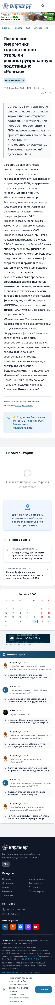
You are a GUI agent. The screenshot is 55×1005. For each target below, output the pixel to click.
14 (35, 613)
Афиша (5, 887)
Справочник (8, 883)
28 (46, 28)
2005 (28, 28)
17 (6, 617)
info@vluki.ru (12, 914)
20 (27, 617)
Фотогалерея (36, 883)
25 (13, 621)
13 (27, 613)
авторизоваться (28, 525)
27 (27, 621)
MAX (41, 420)
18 (13, 617)
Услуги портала (37, 879)
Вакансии (7, 891)
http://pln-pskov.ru (24, 405)
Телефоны (7, 895)
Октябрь (38, 28)
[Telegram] (20, 927)
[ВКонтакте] (5, 927)
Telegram (31, 420)
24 (6, 621)
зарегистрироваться (25, 521)
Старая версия (36, 891)
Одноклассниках (23, 427)
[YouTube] (36, 927)
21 (34, 617)
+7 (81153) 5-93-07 (15, 909)
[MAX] (28, 927)
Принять (44, 989)
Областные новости (14, 80)
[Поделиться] (50, 93)
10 (6, 613)
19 (20, 617)
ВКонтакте (19, 424)
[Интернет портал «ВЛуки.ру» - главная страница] (17, 5)
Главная (6, 28)
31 (6, 626)
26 (20, 621)
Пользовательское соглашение (16, 973)
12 (20, 613)
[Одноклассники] (13, 927)
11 (13, 613)
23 (49, 617)
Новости (18, 28)
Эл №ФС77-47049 (33, 959)
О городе (34, 887)
